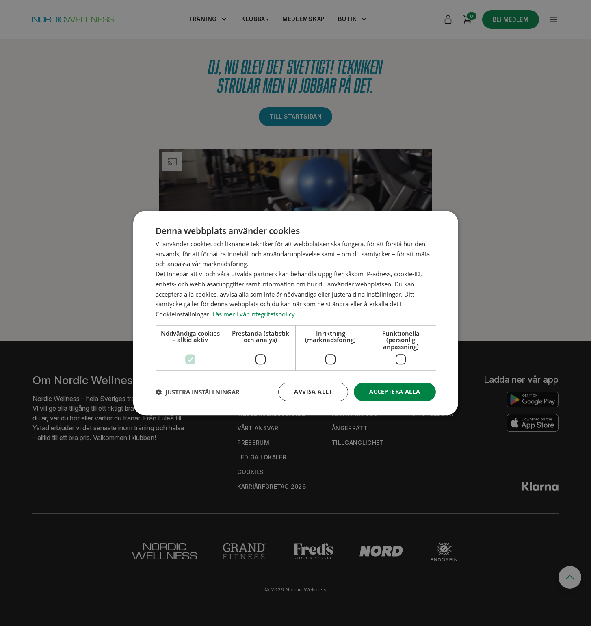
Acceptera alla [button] (394, 392)
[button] (198, 392)
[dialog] (295, 313)
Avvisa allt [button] (313, 392)
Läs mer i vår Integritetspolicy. (254, 314)
